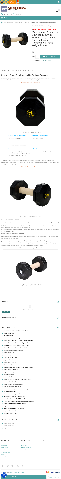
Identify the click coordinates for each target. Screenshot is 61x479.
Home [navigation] (2, 22)
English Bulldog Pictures (10, 362)
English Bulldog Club (9, 352)
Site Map (3, 454)
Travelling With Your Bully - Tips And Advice (14, 396)
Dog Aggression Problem (10, 391)
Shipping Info (4, 445)
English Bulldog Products (10, 410)
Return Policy (4, 450)
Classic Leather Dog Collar (10, 357)
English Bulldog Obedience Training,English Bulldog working (19, 340)
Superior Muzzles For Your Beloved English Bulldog (17, 343)
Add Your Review (46, 60)
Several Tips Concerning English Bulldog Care (15, 398)
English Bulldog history (9, 428)
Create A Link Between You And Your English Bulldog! (17, 347)
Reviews (30, 70)
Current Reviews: (36, 60)
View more (6, 311)
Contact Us (18, 14)
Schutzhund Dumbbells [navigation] (8, 22)
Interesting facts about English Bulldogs (14, 350)
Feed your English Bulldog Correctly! (13, 386)
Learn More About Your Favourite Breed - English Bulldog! (18, 367)
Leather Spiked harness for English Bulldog (14, 338)
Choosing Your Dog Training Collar (12, 364)
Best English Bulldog (9, 374)
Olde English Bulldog (9, 335)
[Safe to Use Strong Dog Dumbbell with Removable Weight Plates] (30, 191)
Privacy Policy (4, 447)
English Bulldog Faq (9, 372)
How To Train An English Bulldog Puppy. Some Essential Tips (19, 401)
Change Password (26, 447)
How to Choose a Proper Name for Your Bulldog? (16, 389)
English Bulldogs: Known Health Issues (13, 384)
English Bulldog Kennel (9, 359)
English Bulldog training (9, 423)
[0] (57, 12)
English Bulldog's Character (11, 369)
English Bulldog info (9, 425)
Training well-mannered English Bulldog (14, 408)
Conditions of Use (5, 452)
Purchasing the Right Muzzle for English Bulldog (16, 330)
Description (6, 70)
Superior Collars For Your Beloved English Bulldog (16, 345)
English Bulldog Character (10, 381)
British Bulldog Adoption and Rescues (13, 355)
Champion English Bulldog (10, 413)
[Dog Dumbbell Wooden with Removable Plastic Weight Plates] (30, 107)
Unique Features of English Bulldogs (13, 394)
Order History (24, 445)
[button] (58, 18)
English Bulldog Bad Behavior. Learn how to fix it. (16, 406)
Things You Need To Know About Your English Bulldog (17, 379)
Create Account (25, 450)
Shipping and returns (19, 70)
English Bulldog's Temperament (12, 376)
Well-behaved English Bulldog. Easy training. (15, 403)
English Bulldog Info (9, 333)
